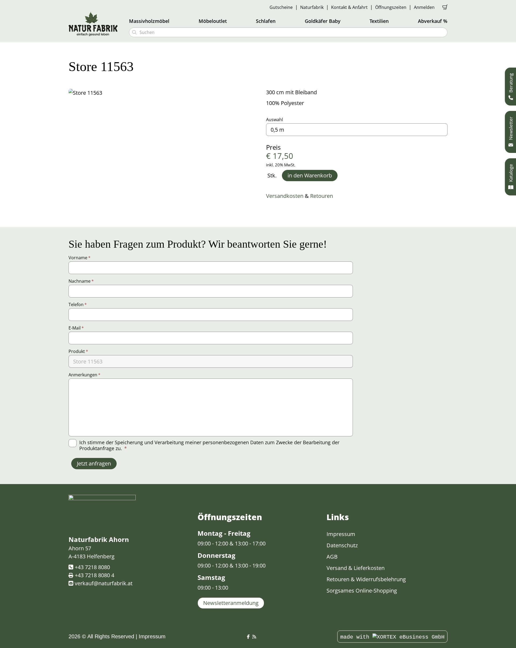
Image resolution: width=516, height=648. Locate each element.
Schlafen (265, 21)
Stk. (272, 175)
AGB (332, 556)
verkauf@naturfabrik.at (103, 583)
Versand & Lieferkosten (356, 568)
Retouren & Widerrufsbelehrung (366, 579)
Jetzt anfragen (94, 463)
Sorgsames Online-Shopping (362, 590)
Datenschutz (342, 545)
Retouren (321, 195)
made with (356, 637)
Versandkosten (284, 195)
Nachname (81, 281)
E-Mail (76, 328)
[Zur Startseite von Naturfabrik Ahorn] (95, 23)
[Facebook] (248, 637)
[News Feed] (254, 637)
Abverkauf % (432, 21)
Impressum (341, 534)
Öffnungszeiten (390, 7)
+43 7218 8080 (92, 567)
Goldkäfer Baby (323, 21)
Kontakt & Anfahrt (349, 7)
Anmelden (424, 7)
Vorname (80, 258)
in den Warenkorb (310, 175)
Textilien (379, 21)
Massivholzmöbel (149, 21)
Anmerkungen (85, 375)
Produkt (78, 351)
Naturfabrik (312, 7)
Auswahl (274, 119)
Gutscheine (281, 7)
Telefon (78, 304)
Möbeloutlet (213, 21)
